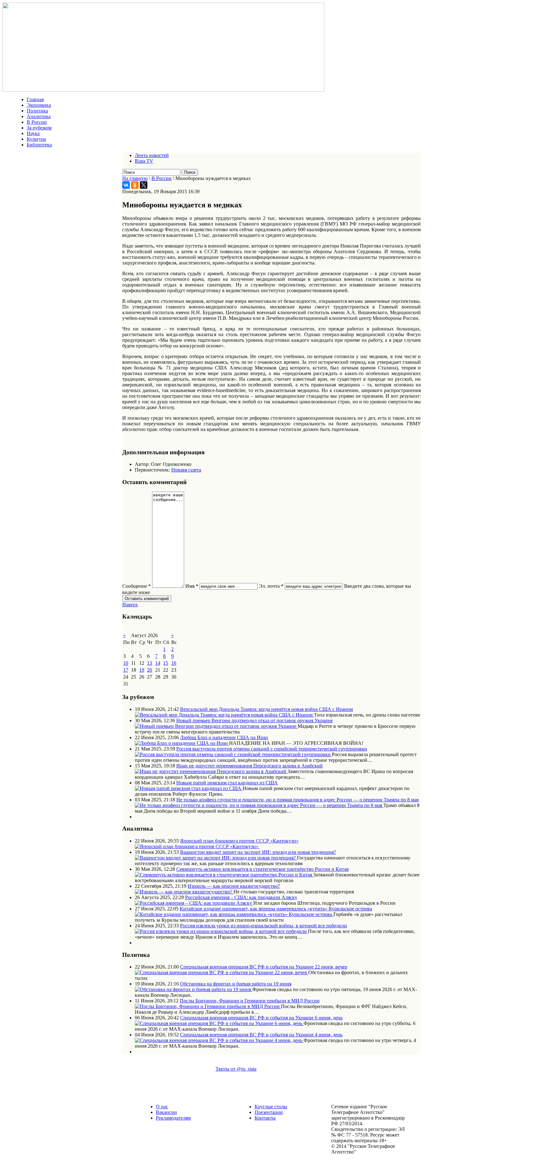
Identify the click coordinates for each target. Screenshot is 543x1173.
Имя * (191, 586)
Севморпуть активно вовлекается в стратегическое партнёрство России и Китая (262, 869)
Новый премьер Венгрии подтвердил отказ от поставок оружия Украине (254, 720)
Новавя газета (186, 469)
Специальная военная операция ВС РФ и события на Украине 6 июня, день (261, 1017)
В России (37, 122)
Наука (33, 133)
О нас (162, 1106)
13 (149, 663)
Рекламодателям (173, 1118)
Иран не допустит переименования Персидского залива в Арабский (249, 765)
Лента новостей (152, 155)
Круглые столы (271, 1106)
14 (157, 663)
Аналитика (39, 116)
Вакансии (166, 1112)
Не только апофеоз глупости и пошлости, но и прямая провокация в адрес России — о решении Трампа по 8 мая (297, 799)
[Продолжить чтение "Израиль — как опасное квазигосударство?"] (184, 891)
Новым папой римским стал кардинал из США (227, 782)
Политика (37, 110)
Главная (35, 99)
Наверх (130, 604)
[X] (143, 185)
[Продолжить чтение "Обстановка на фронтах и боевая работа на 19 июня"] (193, 989)
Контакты (265, 1118)
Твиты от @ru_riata (236, 1069)
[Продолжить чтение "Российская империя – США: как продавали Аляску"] (194, 903)
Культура (36, 139)
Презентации (269, 1112)
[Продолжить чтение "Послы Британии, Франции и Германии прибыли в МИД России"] (208, 1006)
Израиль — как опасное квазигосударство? (234, 886)
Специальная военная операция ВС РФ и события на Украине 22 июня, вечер (263, 966)
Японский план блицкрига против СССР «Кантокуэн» (239, 840)
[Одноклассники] (135, 185)
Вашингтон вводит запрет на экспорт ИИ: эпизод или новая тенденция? (258, 852)
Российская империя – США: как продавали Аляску (241, 897)
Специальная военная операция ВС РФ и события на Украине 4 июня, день (261, 1034)
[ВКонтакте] (126, 185)
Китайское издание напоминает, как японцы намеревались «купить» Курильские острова (276, 908)
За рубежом (39, 127)
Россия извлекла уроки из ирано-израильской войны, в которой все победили (263, 925)
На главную (135, 178)
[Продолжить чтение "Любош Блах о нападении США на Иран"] (182, 743)
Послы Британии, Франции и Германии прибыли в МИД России (250, 1000)
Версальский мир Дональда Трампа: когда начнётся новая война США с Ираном (266, 709)
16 (173, 663)
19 (141, 670)
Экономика (39, 105)
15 (165, 663)
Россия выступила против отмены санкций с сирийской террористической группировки (271, 748)
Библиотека (39, 144)
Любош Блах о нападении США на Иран (224, 737)
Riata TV (144, 161)
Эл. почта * (271, 586)
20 (149, 670)
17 (125, 670)
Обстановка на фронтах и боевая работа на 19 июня (235, 983)
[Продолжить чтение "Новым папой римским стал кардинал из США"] (189, 788)
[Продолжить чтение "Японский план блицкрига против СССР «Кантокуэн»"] (197, 846)
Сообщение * (136, 586)
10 (125, 663)
